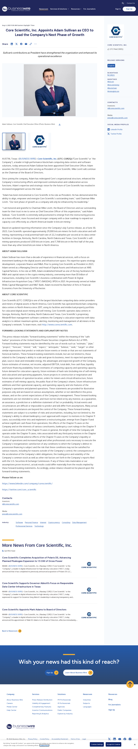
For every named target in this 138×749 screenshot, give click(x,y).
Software (19, 522)
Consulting (66, 522)
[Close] (134, 745)
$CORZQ (111, 75)
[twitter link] (109, 739)
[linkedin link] (114, 739)
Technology (39, 526)
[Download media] (59, 124)
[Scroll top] (130, 684)
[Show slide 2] (39, 141)
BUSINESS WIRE (27, 158)
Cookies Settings (97, 744)
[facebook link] (125, 739)
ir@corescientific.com (10, 504)
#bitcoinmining (113, 85)
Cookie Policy (44, 745)
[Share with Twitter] (16, 44)
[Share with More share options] (35, 44)
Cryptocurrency (54, 522)
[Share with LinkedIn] (11, 44)
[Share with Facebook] (21, 44)
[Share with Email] (26, 44)
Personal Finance (31, 522)
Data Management (79, 522)
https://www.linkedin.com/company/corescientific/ (27, 483)
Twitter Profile (116, 134)
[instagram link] (130, 739)
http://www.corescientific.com (57, 324)
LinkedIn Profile (116, 129)
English (111, 66)
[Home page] (16, 8)
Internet (43, 522)
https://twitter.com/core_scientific (19, 489)
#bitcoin (110, 82)
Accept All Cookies (113, 744)
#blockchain (112, 88)
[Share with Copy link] (30, 44)
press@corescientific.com (12, 514)
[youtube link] (119, 739)
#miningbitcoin (113, 91)
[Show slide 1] (13, 141)
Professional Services (24, 526)
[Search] (123, 3)
